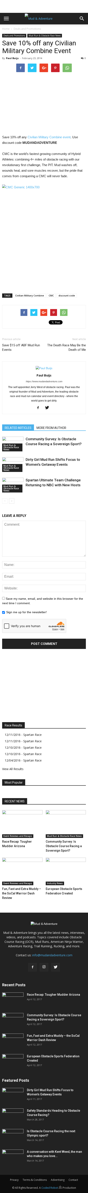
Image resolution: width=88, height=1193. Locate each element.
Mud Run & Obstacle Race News (45, 35)
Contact (73, 1180)
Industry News (55, 883)
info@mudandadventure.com (52, 955)
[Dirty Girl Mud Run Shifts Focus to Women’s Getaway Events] (12, 1095)
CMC (51, 295)
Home (6, 29)
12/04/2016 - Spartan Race (23, 760)
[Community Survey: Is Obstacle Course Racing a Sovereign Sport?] (66, 824)
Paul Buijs (12, 58)
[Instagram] (44, 967)
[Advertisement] (44, 5)
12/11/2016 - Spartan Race (23, 735)
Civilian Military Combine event (49, 137)
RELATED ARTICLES (18, 428)
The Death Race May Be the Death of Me (66, 347)
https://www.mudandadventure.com (44, 381)
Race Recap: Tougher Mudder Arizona (53, 994)
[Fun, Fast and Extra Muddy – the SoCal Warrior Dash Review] (22, 871)
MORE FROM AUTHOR (51, 428)
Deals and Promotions (27, 29)
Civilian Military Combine (29, 295)
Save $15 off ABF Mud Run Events (21, 347)
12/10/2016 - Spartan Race (23, 747)
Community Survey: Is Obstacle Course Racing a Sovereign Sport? (64, 846)
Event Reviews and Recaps (17, 836)
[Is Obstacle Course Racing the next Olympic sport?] (12, 1136)
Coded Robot (50, 1188)
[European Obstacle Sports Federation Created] (66, 871)
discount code (67, 295)
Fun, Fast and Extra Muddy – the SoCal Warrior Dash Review (21, 893)
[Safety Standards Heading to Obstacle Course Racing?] (12, 1115)
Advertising (58, 1180)
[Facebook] (39, 408)
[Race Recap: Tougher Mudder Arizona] (22, 824)
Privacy (14, 1180)
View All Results (12, 769)
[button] (82, 18)
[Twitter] (48, 408)
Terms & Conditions (35, 1180)
